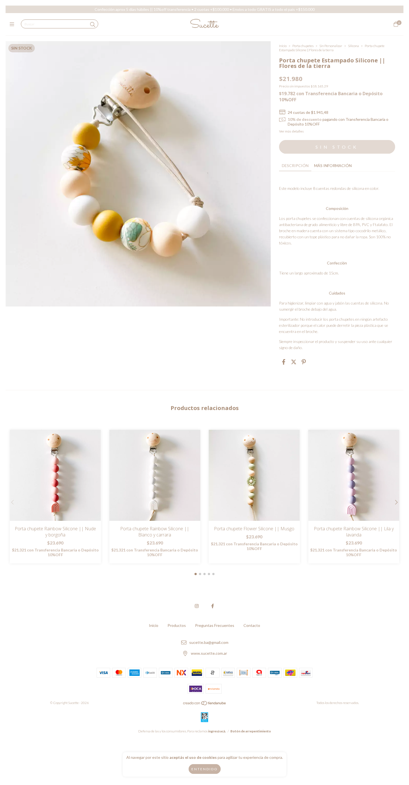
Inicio (283, 46)
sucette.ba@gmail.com (208, 642)
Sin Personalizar (330, 46)
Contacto (251, 625)
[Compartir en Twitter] (293, 361)
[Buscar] (92, 24)
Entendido (204, 769)
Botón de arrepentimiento (250, 731)
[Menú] (13, 24)
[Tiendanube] (205, 704)
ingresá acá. (217, 731)
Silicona (353, 46)
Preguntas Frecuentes (214, 625)
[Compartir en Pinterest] (303, 361)
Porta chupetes (303, 46)
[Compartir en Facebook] (283, 361)
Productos (176, 625)
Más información (333, 165)
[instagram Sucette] (196, 606)
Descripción (295, 165)
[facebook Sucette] (212, 606)
